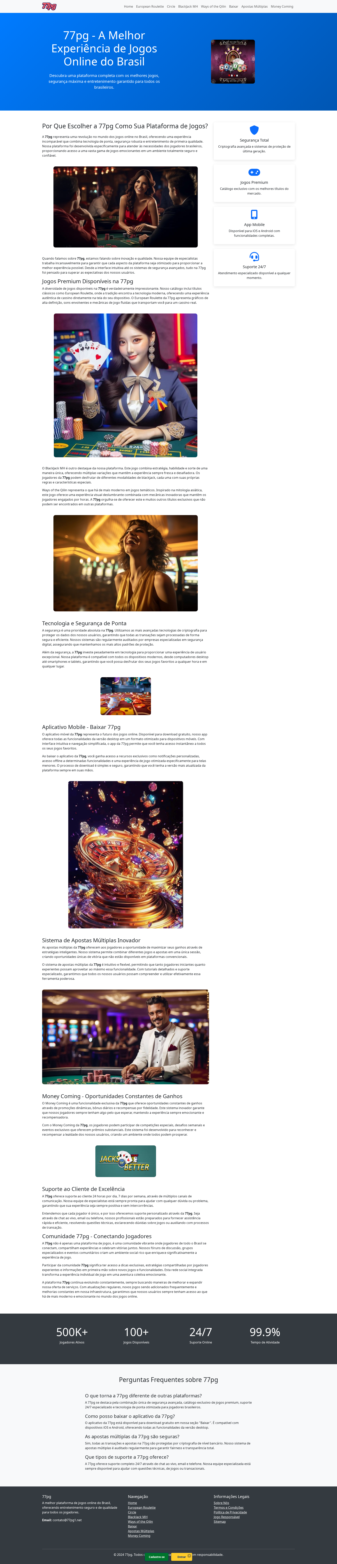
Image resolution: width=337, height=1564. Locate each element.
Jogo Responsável (227, 1517)
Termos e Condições (229, 1507)
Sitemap (220, 1521)
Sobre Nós (221, 1503)
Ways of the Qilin (213, 6)
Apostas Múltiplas (254, 6)
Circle (171, 6)
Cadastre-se (157, 1557)
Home (128, 6)
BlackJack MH (188, 6)
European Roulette (150, 6)
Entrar (181, 1557)
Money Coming (282, 6)
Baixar (233, 6)
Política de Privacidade (230, 1512)
